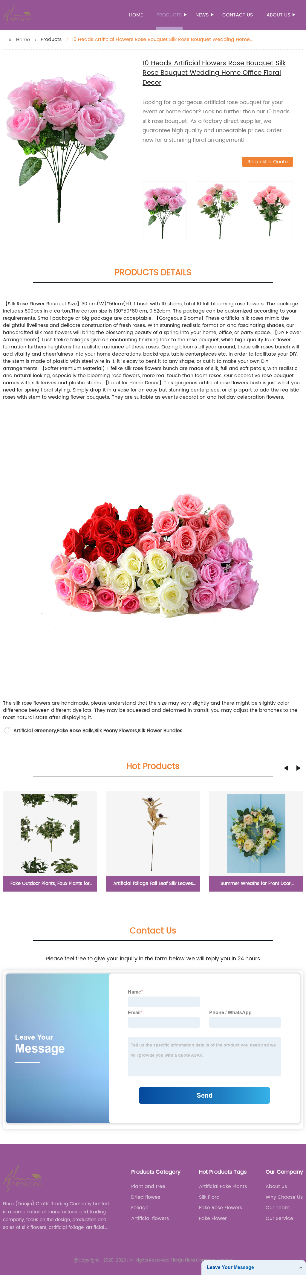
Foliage (140, 1207)
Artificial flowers (150, 1218)
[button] (286, 768)
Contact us (237, 15)
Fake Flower (213, 1218)
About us (278, 15)
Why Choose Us (284, 1197)
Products (169, 15)
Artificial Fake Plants (223, 1186)
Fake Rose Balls (75, 731)
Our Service (279, 1218)
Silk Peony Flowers (115, 731)
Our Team (278, 1208)
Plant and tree (148, 1186)
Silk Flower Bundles (160, 731)
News (202, 15)
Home (136, 15)
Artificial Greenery (34, 731)
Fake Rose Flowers (220, 1207)
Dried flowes (145, 1197)
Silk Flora (209, 1197)
